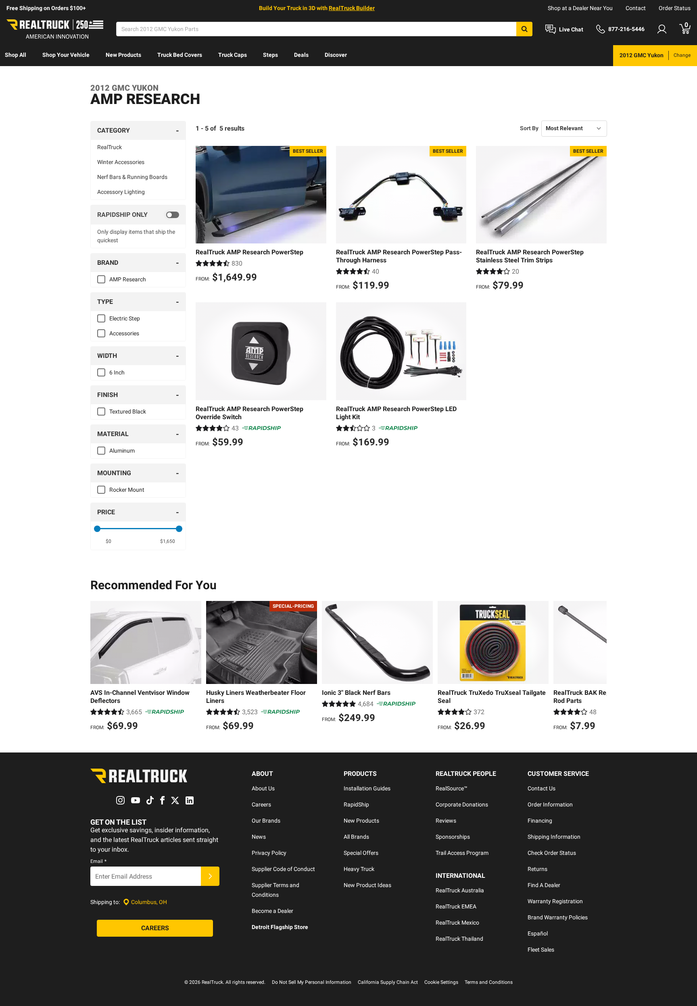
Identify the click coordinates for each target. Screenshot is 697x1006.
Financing (540, 820)
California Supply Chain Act (388, 982)
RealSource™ (451, 788)
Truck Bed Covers (179, 55)
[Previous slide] (98, 667)
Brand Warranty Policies (558, 917)
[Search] (524, 29)
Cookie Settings (441, 982)
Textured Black (127, 411)
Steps (270, 55)
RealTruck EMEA (456, 906)
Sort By (529, 128)
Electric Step (124, 318)
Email (98, 861)
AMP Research (127, 279)
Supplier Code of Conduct (283, 869)
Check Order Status (552, 853)
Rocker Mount (126, 489)
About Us (263, 788)
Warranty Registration (555, 901)
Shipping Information (554, 836)
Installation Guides (367, 788)
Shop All (15, 55)
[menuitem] (15, 55)
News (259, 836)
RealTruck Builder (352, 8)
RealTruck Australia (460, 890)
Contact (636, 8)
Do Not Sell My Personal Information (311, 982)
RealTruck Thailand (459, 938)
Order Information (550, 804)
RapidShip (356, 804)
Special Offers (361, 853)
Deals (301, 55)
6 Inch (117, 372)
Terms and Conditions (489, 982)
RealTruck (109, 147)
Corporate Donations (462, 804)
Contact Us (541, 788)
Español (538, 933)
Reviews (446, 820)
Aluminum (122, 450)
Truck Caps (232, 55)
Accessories (124, 333)
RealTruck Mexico (457, 922)
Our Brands (266, 820)
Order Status (675, 8)
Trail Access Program (462, 853)
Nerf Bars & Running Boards (132, 177)
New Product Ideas (367, 885)
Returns (537, 869)
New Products (123, 55)
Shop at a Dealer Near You (580, 8)
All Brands (356, 836)
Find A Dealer (544, 885)
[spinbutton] (108, 541)
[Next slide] (599, 667)
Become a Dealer (272, 911)
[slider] (97, 529)
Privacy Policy (269, 853)
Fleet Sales (541, 949)
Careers (261, 804)
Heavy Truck (359, 869)
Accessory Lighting (121, 192)
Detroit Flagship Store (280, 927)
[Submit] (210, 876)
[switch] (138, 214)
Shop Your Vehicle (66, 55)
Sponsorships (453, 836)
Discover (336, 55)
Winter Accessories (120, 162)
